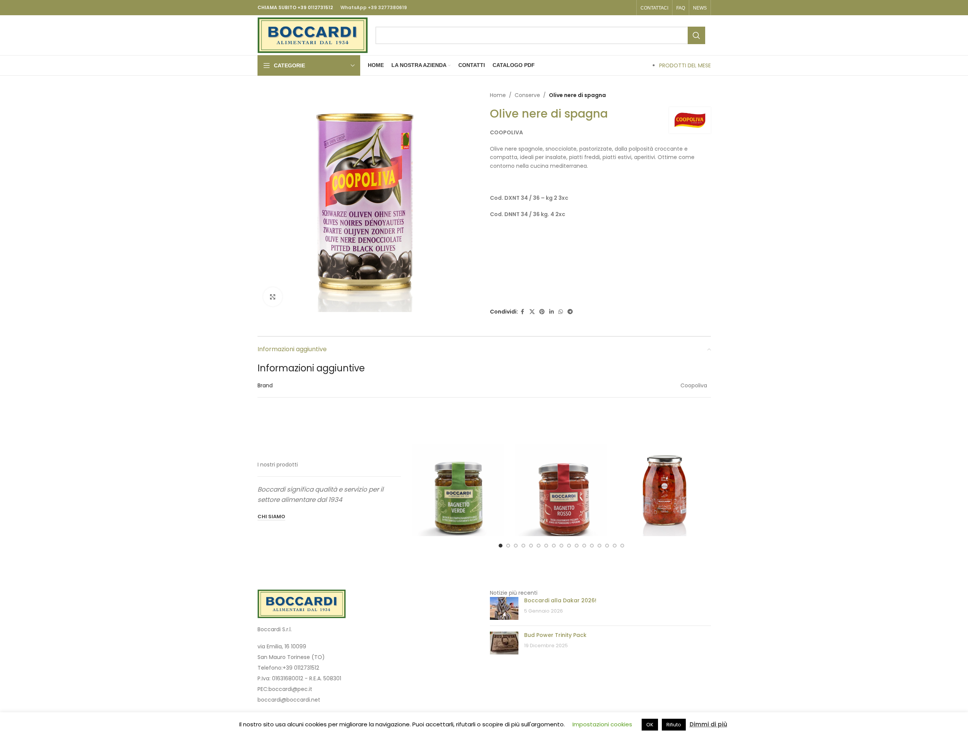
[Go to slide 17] (622, 546)
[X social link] (532, 312)
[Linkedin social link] (551, 312)
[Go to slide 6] (538, 546)
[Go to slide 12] (584, 546)
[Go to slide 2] (508, 546)
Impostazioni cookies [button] (602, 724)
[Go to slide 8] (554, 546)
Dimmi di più (708, 724)
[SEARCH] (696, 35)
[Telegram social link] (570, 312)
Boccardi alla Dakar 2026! (560, 600)
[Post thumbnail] (504, 608)
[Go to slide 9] (561, 546)
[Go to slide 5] (531, 546)
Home (498, 95)
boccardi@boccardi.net (288, 700)
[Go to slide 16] (615, 546)
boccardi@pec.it (290, 689)
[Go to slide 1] (500, 546)
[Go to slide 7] (546, 546)
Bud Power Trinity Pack (555, 635)
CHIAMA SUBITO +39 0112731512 (295, 7)
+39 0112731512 (301, 668)
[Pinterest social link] (542, 312)
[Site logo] (312, 34)
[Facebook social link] (522, 312)
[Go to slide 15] (607, 546)
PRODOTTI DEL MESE (685, 65)
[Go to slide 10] (569, 546)
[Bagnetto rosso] (561, 490)
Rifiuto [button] (673, 724)
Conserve (527, 95)
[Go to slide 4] (523, 546)
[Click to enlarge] (272, 296)
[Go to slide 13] (592, 546)
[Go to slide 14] (599, 546)
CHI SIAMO (271, 517)
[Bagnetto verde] (458, 490)
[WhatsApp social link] (560, 312)
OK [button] (649, 724)
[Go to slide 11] (577, 546)
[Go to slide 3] (516, 546)
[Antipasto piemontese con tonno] (665, 490)
